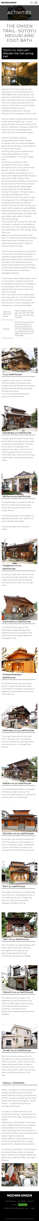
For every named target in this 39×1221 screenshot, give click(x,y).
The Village (22, 1201)
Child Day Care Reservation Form (16, 1208)
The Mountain (11, 1201)
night (33, 1208)
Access (14, 1205)
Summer (23, 1205)
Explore (31, 1201)
